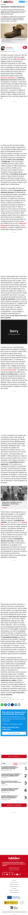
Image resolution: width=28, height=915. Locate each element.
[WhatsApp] (2, 874)
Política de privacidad (14, 890)
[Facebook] (4, 874)
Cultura (2, 699)
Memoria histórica (4, 701)
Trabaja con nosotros (14, 884)
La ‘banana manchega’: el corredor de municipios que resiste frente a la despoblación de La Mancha (10, 789)
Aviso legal (14, 888)
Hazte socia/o (14, 868)
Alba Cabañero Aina (5, 792)
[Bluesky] (7, 874)
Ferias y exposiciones (9, 699)
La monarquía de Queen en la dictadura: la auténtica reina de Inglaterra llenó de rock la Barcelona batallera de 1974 (11, 775)
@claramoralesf (10, 49)
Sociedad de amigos (14, 886)
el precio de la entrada (9, 370)
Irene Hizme (20, 59)
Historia (17, 699)
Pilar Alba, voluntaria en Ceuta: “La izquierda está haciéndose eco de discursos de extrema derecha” (9, 796)
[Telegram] (12, 874)
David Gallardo (4, 777)
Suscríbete (21, 1)
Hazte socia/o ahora (14, 733)
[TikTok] (20, 874)
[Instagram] (14, 874)
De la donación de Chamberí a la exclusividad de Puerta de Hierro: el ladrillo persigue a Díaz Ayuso (9, 767)
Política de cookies (14, 892)
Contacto (14, 880)
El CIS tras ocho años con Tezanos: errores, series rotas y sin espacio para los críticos (11, 782)
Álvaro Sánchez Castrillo (6, 770)
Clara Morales (9, 47)
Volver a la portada (14, 805)
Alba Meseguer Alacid (6, 799)
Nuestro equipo (14, 882)
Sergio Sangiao (4, 784)
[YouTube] (17, 874)
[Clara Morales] (3, 48)
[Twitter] (10, 874)
